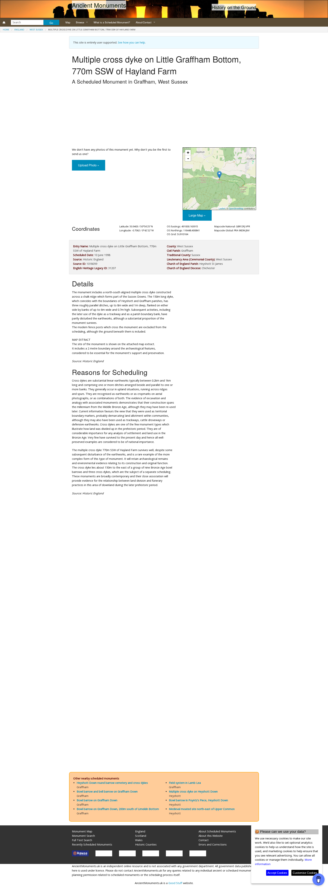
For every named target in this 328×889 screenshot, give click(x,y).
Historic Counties (146, 844)
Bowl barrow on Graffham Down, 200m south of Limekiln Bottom (118, 809)
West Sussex (36, 29)
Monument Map (82, 831)
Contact (204, 840)
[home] (4, 22)
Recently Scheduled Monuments (92, 844)
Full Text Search (82, 840)
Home (6, 29)
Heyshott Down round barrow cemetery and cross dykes (112, 783)
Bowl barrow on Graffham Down (97, 800)
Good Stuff (175, 883)
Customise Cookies (305, 872)
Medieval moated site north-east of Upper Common (202, 809)
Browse (80, 22)
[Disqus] (164, 612)
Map (67, 22)
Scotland (140, 836)
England (19, 29)
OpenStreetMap (236, 208)
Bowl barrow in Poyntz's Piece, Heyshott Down (198, 800)
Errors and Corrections (213, 844)
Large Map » (197, 215)
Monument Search (83, 836)
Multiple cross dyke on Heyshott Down (193, 791)
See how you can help (131, 42)
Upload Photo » (88, 165)
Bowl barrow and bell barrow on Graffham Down (107, 791)
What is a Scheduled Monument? (112, 22)
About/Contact (143, 22)
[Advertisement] (164, 117)
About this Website (211, 836)
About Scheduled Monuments (217, 831)
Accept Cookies (277, 872)
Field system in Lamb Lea (185, 783)
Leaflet (222, 208)
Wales (139, 840)
